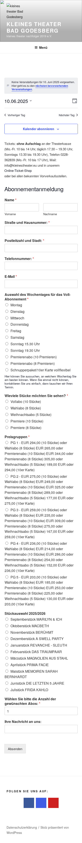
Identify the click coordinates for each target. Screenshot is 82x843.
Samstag (17, 337)
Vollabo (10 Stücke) (25, 401)
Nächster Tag (67, 115)
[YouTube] (53, 803)
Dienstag (17, 311)
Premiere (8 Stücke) (25, 427)
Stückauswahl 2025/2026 (25, 613)
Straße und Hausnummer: (27, 222)
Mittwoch (17, 317)
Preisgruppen (17, 437)
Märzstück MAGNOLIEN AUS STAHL (39, 658)
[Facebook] (29, 803)
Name (10, 200)
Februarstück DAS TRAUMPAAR (36, 651)
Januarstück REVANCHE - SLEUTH (38, 645)
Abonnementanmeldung (33, 189)
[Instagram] (41, 803)
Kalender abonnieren (38, 129)
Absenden (15, 748)
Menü (43, 47)
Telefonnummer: (19, 258)
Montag (16, 304)
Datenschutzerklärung (22, 827)
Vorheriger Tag (16, 115)
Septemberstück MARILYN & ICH (36, 619)
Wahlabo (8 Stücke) (25, 408)
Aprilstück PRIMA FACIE (29, 664)
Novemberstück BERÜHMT (31, 632)
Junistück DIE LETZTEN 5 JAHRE (37, 683)
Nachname (50, 214)
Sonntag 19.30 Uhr (25, 350)
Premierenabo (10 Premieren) (33, 356)
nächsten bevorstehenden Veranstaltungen (40, 87)
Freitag (15, 330)
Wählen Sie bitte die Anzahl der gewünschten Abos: (30, 701)
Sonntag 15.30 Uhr (25, 343)
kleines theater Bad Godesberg (34, 27)
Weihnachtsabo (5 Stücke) (30, 414)
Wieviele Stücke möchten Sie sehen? (36, 396)
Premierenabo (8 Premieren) (32, 363)
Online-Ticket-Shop (18, 170)
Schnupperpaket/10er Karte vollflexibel (40, 369)
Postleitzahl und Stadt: (24, 240)
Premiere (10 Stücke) (26, 421)
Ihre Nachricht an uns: (23, 721)
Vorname (10, 214)
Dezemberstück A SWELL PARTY (37, 638)
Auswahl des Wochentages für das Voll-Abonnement (37, 297)
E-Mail (11, 276)
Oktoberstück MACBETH (29, 625)
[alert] (41, 86)
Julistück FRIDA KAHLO (29, 689)
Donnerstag (19, 324)
